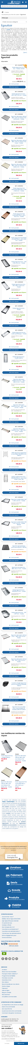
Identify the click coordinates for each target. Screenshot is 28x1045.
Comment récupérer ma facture (11, 1013)
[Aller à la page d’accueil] (2, 12)
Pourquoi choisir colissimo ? (10, 974)
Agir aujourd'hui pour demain (10, 921)
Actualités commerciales (9, 997)
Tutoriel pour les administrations (11, 933)
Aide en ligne (5, 990)
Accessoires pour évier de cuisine (10, 14)
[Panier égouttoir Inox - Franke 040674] (7, 746)
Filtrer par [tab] (5, 18)
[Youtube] (13, 958)
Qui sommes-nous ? (8, 917)
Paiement (5, 988)
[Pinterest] (10, 958)
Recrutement (6, 994)
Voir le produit (15, 84)
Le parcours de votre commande (11, 1011)
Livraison (4, 969)
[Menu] (2, 2)
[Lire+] (25, 52)
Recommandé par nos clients (10, 984)
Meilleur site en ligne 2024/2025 (11, 919)
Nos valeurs (5, 982)
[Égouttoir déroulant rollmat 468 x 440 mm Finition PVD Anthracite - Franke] (21, 746)
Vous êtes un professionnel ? (10, 929)
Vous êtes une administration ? (11, 931)
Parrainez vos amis (7, 978)
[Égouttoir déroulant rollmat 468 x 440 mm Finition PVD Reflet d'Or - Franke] (7, 772)
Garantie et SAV (6, 980)
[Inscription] (4, 953)
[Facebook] (3, 958)
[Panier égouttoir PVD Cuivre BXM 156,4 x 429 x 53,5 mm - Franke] (21, 772)
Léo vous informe (7, 1009)
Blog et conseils (6, 992)
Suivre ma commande (8, 1007)
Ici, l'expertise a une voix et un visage (12, 1005)
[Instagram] (16, 958)
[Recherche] (25, 6)
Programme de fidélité (8, 976)
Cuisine (7, 12)
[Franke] (2, 761)
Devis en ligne (6, 986)
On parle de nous (7, 923)
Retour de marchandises (9, 972)
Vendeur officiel (6, 925)
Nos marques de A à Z (8, 927)
